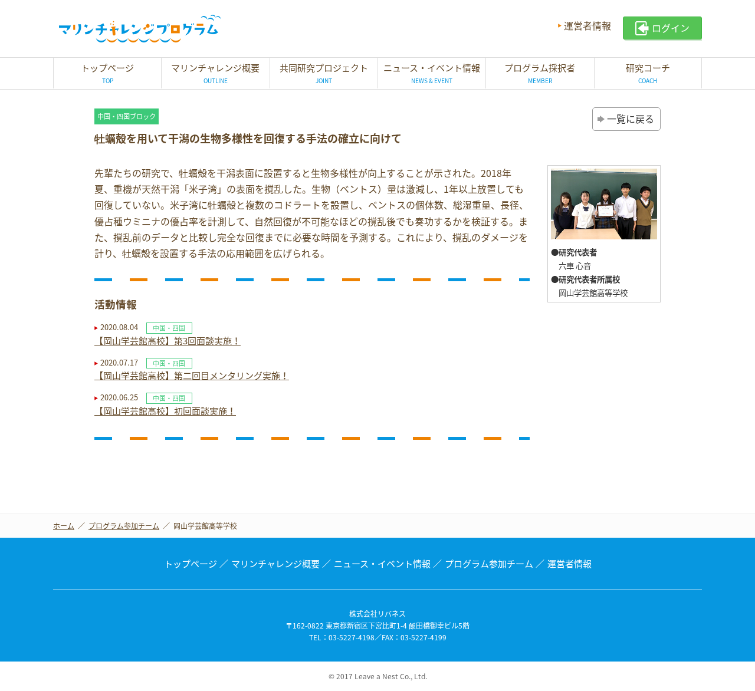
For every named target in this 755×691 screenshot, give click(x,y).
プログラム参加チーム (123, 526)
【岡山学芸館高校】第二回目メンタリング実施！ (191, 375)
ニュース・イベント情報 (382, 563)
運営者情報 (587, 25)
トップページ (190, 563)
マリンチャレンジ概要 (275, 563)
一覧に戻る (630, 118)
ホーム (63, 526)
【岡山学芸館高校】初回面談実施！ (165, 410)
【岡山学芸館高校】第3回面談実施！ (167, 340)
